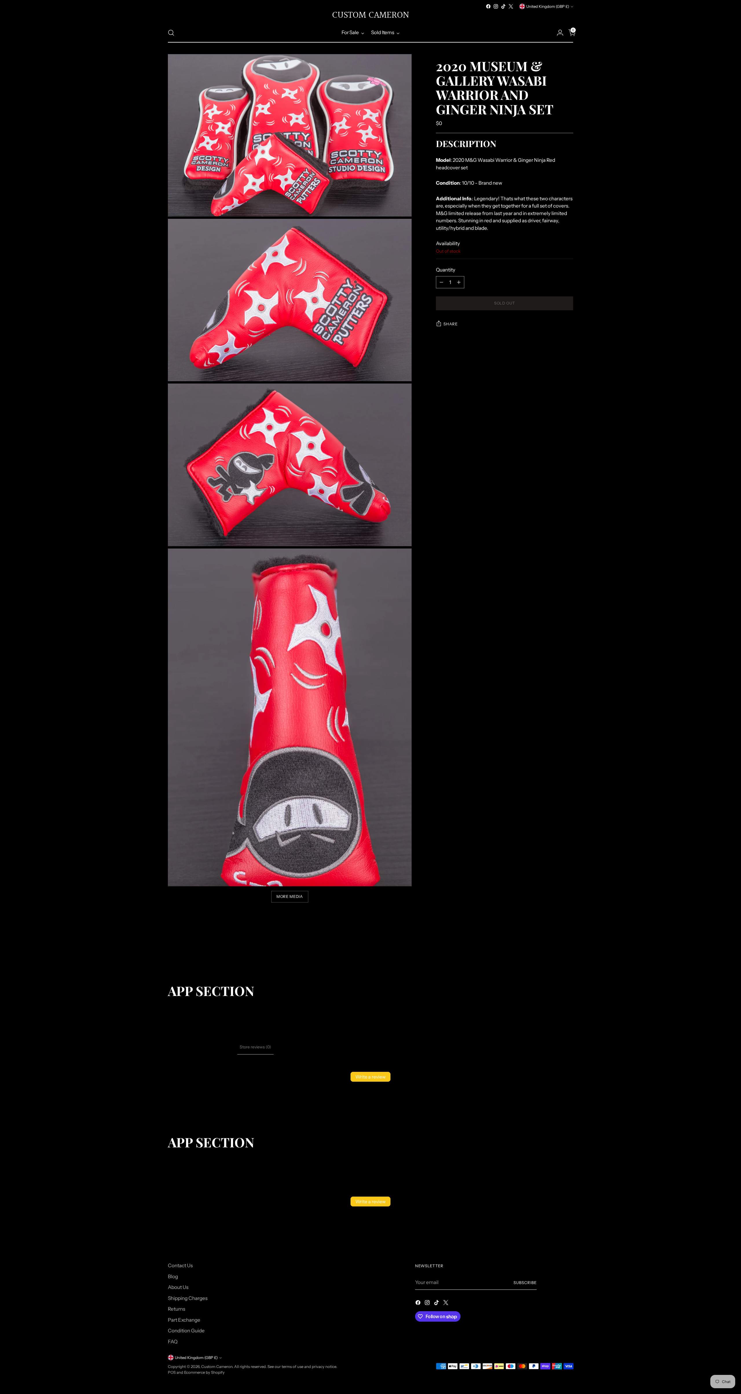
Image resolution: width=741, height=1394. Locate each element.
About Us (178, 1287)
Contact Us (180, 1265)
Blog (173, 1276)
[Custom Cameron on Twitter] (510, 6)
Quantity (445, 270)
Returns (176, 1309)
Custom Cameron (216, 1366)
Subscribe (525, 1282)
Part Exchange (184, 1320)
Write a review (370, 1077)
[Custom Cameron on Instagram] (495, 6)
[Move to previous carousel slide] (555, 952)
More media (289, 896)
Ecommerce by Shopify (204, 1372)
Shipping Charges (188, 1298)
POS (172, 1372)
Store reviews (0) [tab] (255, 1047)
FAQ (172, 1342)
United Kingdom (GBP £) (547, 6)
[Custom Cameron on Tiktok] (503, 6)
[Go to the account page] (558, 32)
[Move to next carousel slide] (568, 952)
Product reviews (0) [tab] (217, 1047)
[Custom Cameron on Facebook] (488, 6)
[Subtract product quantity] (441, 282)
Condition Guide (186, 1331)
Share (450, 324)
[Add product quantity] (459, 282)
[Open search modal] (171, 32)
